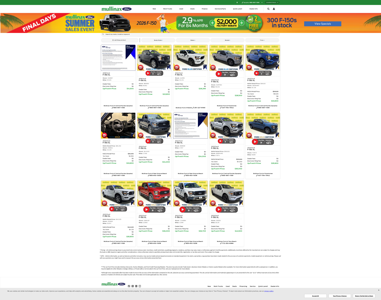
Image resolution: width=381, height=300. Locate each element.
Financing (243, 286)
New (154, 9)
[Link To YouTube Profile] (139, 286)
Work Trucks (167, 9)
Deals (192, 9)
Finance (204, 9)
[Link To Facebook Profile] (129, 286)
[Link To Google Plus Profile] (136, 286)
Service (252, 286)
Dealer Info (254, 9)
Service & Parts (220, 9)
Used (181, 9)
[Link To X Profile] (133, 286)
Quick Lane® (237, 9)
